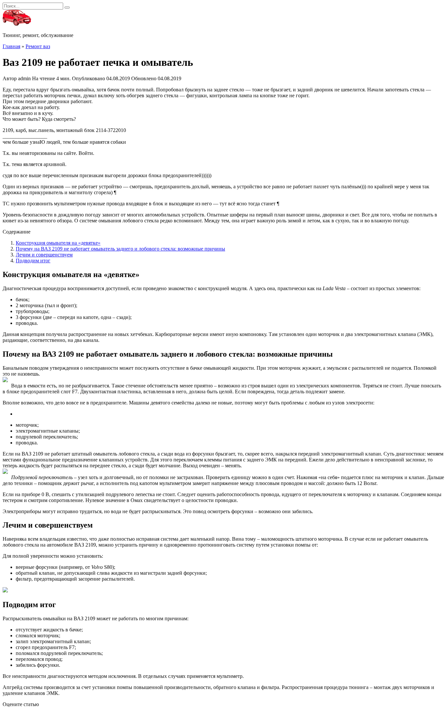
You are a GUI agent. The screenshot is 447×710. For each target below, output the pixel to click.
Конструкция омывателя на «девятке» (58, 243)
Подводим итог (33, 260)
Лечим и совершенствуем (44, 254)
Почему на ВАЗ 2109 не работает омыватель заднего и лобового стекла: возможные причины (120, 249)
